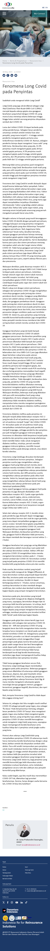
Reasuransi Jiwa (36, 61)
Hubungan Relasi (8, 876)
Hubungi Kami (29, 870)
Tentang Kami (7, 873)
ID (43, 7)
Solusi (4, 870)
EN (46, 7)
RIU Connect (39, 13)
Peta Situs (28, 873)
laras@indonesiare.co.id (31, 845)
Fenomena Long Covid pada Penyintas (18, 63)
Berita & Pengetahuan (18, 61)
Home (5, 61)
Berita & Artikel (7, 878)
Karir (26, 867)
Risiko (4, 867)
